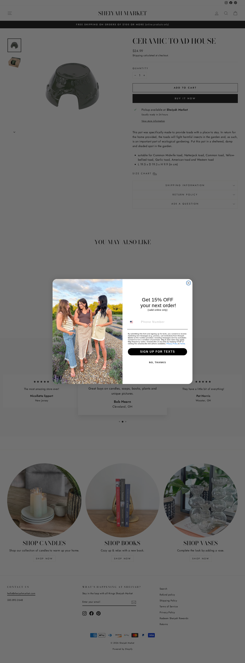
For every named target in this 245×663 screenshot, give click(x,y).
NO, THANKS (157, 362)
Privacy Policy (172, 344)
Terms (182, 344)
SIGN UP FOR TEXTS (157, 351)
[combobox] (133, 322)
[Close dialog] (188, 283)
